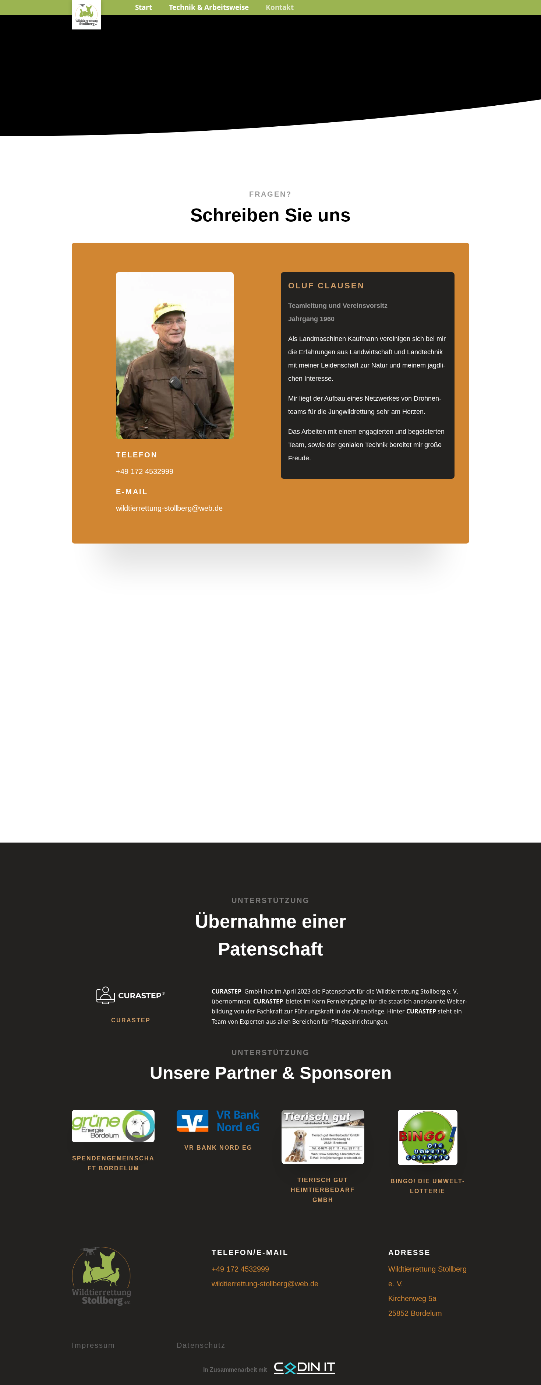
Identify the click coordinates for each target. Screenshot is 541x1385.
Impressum (93, 1345)
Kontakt (280, 7)
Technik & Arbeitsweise (209, 7)
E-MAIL (132, 492)
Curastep (131, 1020)
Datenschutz (201, 1345)
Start (143, 7)
